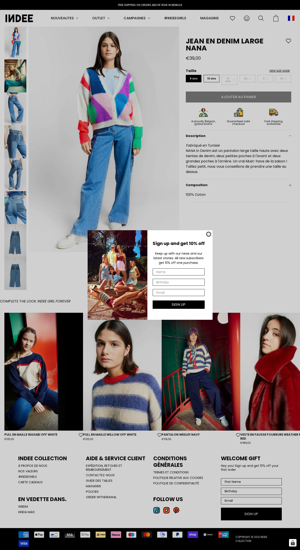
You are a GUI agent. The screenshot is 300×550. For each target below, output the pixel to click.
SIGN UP (178, 304)
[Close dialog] (208, 234)
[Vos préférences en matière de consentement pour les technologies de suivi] (292, 542)
